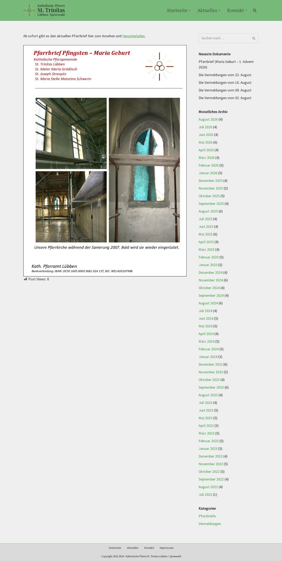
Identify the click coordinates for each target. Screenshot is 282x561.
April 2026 (206, 150)
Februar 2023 (209, 441)
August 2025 (208, 211)
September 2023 (211, 387)
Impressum (167, 548)
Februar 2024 (209, 349)
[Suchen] (255, 10)
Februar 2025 (209, 257)
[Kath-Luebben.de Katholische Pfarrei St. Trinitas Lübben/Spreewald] (44, 10)
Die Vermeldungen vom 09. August (225, 90)
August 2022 (208, 487)
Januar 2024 (208, 357)
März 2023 (206, 433)
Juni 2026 (206, 135)
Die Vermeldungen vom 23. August (225, 75)
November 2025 (211, 188)
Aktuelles (133, 548)
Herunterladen (133, 36)
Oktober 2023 (209, 380)
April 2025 (206, 242)
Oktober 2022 (209, 472)
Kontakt (149, 548)
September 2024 (211, 295)
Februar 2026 (209, 165)
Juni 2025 (206, 227)
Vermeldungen (210, 524)
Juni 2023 (206, 410)
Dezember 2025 (211, 181)
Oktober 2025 (209, 196)
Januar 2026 (208, 173)
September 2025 (211, 204)
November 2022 (211, 464)
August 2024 (208, 303)
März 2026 (206, 158)
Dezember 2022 (211, 456)
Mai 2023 (205, 418)
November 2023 (211, 372)
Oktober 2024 (209, 288)
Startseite (115, 548)
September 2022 (211, 479)
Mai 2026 (205, 142)
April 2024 (206, 334)
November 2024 (211, 280)
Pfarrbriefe (207, 516)
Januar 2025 (208, 265)
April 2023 (206, 426)
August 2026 (208, 119)
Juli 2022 (205, 495)
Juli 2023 (205, 403)
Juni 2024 (206, 318)
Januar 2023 (208, 449)
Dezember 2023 (211, 364)
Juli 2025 (205, 219)
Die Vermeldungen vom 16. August (225, 82)
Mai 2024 (205, 326)
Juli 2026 (205, 127)
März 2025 (206, 249)
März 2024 (206, 341)
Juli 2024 (205, 311)
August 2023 (208, 395)
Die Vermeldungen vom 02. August (225, 98)
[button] (189, 10)
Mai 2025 (205, 234)
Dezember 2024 (211, 272)
